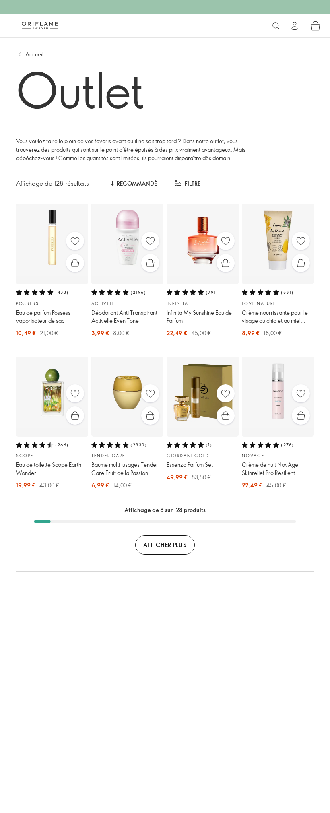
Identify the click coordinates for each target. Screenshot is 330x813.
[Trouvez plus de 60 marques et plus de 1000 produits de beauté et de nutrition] (276, 26)
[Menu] (11, 26)
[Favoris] (75, 241)
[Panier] (315, 25)
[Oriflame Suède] (40, 25)
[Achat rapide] (75, 263)
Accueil (34, 54)
